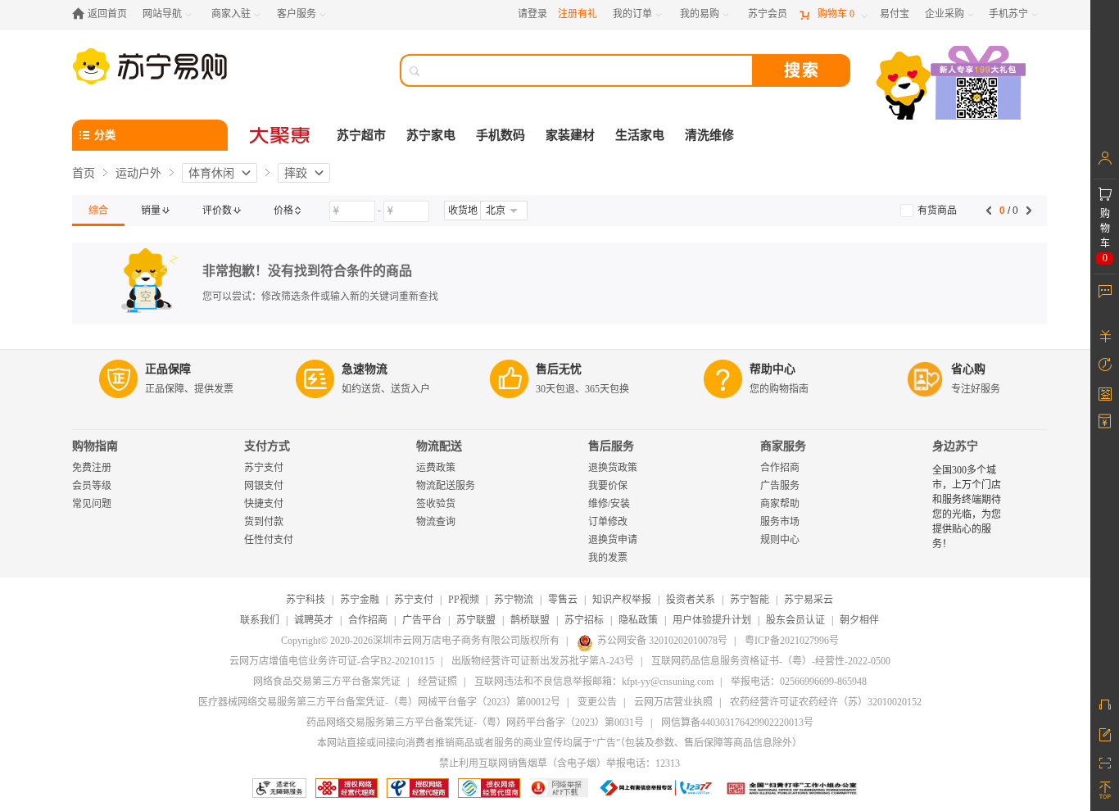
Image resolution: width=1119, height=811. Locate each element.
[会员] (1104, 158)
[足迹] (1104, 364)
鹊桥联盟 (530, 620)
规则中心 (780, 540)
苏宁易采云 (808, 599)
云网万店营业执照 (673, 702)
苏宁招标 (584, 620)
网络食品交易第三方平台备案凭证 (327, 681)
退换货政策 (612, 467)
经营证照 (437, 681)
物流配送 (439, 446)
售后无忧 (559, 369)
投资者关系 (690, 599)
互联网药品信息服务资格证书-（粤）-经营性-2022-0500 (770, 661)
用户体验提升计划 (712, 620)
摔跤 (295, 172)
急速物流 (364, 369)
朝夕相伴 (859, 620)
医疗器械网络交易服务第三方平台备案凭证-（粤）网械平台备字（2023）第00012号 (379, 702)
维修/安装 (609, 504)
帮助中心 (772, 369)
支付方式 (267, 446)
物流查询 (435, 522)
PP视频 (463, 599)
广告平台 (422, 620)
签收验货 (435, 504)
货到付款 (263, 522)
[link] (98, 210)
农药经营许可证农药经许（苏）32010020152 (826, 702)
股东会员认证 (795, 620)
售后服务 (611, 446)
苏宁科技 (305, 599)
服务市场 (780, 522)
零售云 (563, 599)
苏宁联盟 (476, 620)
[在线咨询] (1104, 704)
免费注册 (91, 467)
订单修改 (607, 522)
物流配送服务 (445, 486)
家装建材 (570, 135)
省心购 (968, 369)
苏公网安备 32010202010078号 (662, 640)
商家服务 (783, 446)
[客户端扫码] (953, 85)
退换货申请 (612, 540)
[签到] (1104, 393)
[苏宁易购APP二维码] (1104, 762)
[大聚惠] (281, 135)
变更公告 (597, 702)
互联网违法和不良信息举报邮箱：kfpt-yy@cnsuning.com (594, 681)
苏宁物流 (513, 599)
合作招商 (780, 467)
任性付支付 (268, 540)
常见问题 (91, 504)
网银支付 (263, 486)
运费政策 (435, 467)
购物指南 (95, 446)
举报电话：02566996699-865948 (799, 681)
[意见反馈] (1104, 733)
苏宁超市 (361, 135)
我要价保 (607, 486)
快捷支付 (263, 504)
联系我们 (259, 620)
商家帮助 (780, 504)
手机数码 (500, 135)
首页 (83, 172)
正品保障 (168, 369)
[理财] (1104, 336)
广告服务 (780, 486)
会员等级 (91, 486)
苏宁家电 (430, 135)
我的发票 (607, 558)
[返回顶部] (1104, 790)
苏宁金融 (359, 599)
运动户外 (138, 172)
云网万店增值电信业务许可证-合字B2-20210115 (331, 661)
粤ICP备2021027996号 (792, 640)
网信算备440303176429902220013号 (737, 722)
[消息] (1104, 291)
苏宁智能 (749, 599)
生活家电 (639, 135)
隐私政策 (638, 620)
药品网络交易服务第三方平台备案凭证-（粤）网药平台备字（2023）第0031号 (475, 722)
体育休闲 (211, 172)
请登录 (532, 14)
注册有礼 (577, 14)
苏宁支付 (263, 467)
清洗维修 (709, 135)
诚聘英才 (313, 620)
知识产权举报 (621, 599)
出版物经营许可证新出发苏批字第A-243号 (542, 661)
